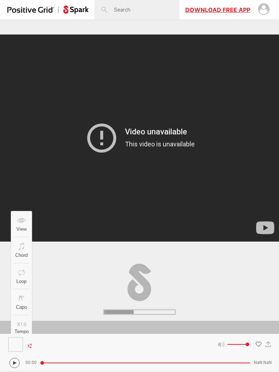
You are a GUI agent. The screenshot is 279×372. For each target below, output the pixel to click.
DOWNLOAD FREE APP (217, 10)
